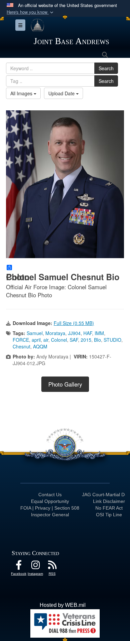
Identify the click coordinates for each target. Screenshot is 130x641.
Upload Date (62, 93)
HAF (87, 333)
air (45, 339)
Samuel (35, 333)
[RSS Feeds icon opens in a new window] (52, 566)
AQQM (40, 346)
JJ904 (74, 333)
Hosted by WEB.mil (63, 605)
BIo (97, 339)
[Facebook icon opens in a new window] (18, 566)
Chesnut (21, 346)
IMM (99, 333)
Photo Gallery (65, 384)
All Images (22, 93)
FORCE (21, 339)
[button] (31, 12)
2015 (86, 339)
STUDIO (112, 339)
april (36, 339)
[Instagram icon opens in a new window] (35, 566)
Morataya (55, 333)
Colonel (59, 339)
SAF (74, 339)
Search (106, 68)
